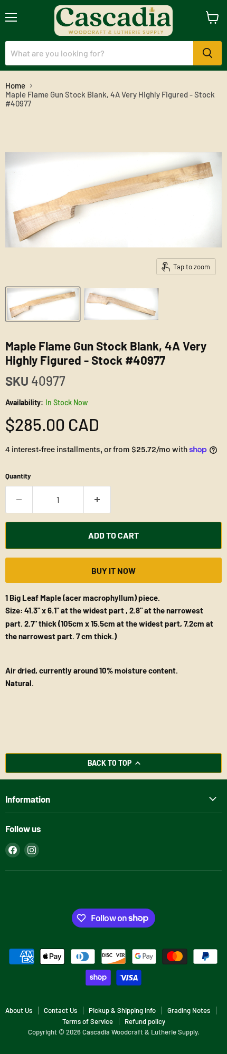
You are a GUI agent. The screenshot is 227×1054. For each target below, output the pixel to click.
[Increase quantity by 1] (97, 499)
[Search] (207, 53)
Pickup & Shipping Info (122, 1010)
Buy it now (113, 570)
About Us (18, 1010)
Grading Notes (188, 1010)
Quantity (18, 476)
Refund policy (145, 1021)
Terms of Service (87, 1021)
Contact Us (60, 1010)
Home (15, 85)
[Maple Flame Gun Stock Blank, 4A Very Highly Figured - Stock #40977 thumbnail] (43, 304)
